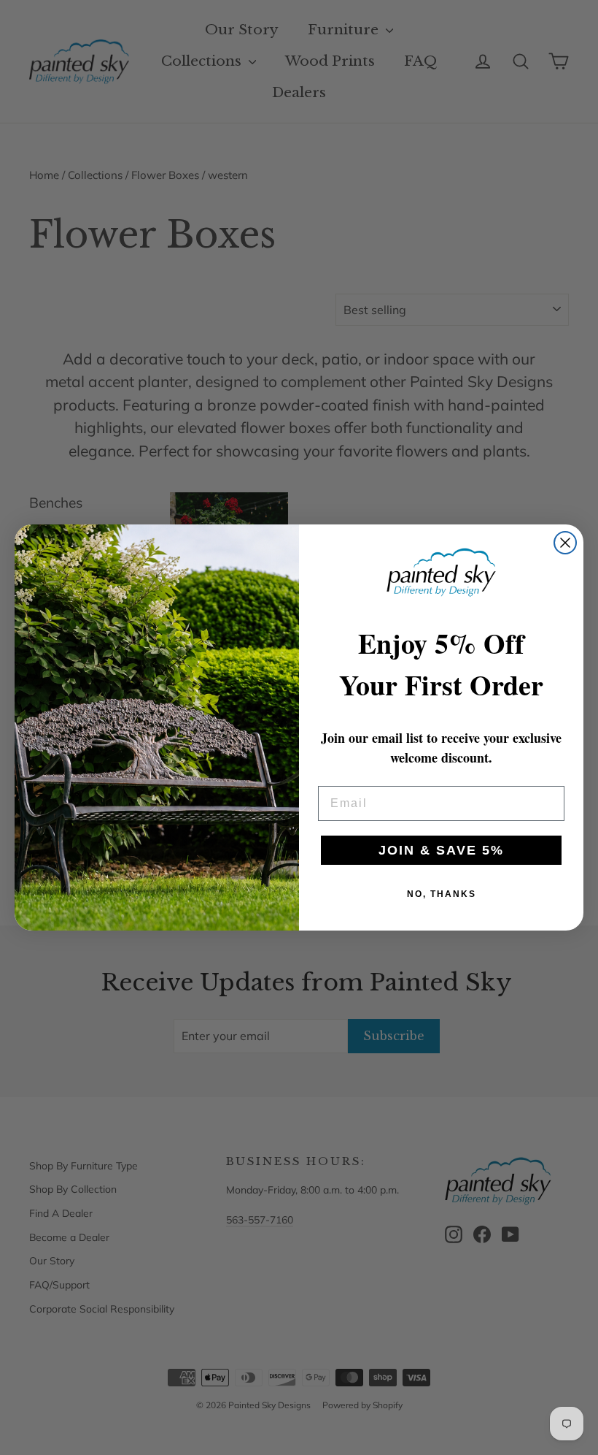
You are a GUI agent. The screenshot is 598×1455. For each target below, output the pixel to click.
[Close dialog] (565, 543)
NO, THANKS (441, 894)
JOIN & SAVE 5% (441, 850)
